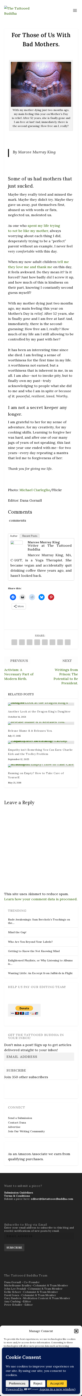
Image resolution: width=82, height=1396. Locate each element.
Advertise (14, 1127)
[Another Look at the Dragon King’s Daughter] (41, 704)
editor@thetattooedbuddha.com (52, 1199)
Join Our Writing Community (26, 1131)
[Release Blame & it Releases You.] (41, 723)
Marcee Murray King (44, 542)
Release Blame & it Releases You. (30, 730)
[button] (76, 1331)
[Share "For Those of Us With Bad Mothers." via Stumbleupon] (60, 642)
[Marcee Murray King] (16, 543)
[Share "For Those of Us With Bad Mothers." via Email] (68, 642)
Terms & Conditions (17, 1196)
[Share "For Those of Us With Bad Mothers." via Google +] (29, 642)
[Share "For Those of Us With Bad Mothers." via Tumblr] (37, 642)
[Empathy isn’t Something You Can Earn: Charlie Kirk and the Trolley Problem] (41, 742)
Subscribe (16, 1070)
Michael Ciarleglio (34, 490)
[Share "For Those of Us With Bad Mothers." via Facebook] (14, 642)
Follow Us (15, 1088)
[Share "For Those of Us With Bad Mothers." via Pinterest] (45, 642)
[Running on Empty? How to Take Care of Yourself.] (41, 765)
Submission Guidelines (18, 1192)
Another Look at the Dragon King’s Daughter (39, 711)
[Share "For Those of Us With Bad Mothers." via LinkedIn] (52, 642)
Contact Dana (17, 1122)
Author (13, 536)
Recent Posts (29, 536)
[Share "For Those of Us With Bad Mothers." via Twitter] (22, 642)
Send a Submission (20, 1118)
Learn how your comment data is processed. (40, 899)
